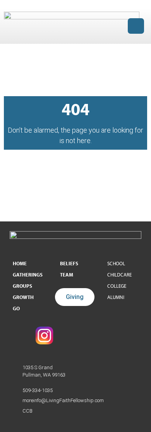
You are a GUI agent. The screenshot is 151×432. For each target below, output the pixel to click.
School (116, 263)
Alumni (115, 297)
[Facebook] (17, 335)
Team (66, 274)
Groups (22, 286)
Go (16, 308)
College (116, 286)
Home (20, 263)
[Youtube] (71, 335)
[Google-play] (98, 335)
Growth (23, 297)
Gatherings (28, 274)
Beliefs (69, 263)
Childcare (119, 274)
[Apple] (126, 335)
